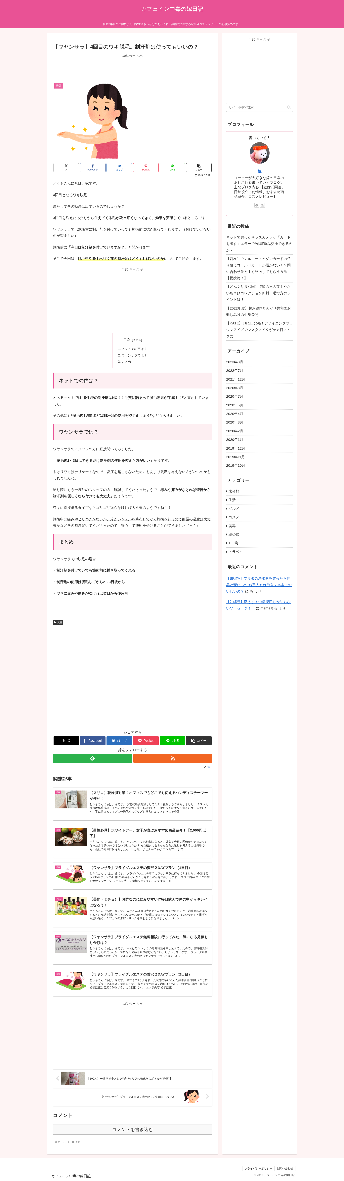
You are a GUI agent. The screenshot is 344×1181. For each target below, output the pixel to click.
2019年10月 (235, 465)
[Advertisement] (132, 67)
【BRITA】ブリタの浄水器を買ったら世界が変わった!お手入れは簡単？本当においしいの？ (259, 584)
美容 (59, 622)
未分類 (234, 491)
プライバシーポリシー (258, 1168)
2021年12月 (235, 379)
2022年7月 (234, 371)
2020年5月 (234, 405)
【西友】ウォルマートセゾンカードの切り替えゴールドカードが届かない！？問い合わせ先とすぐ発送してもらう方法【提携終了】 (258, 268)
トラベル (236, 552)
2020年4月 (234, 414)
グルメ (234, 509)
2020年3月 (234, 422)
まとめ (126, 361)
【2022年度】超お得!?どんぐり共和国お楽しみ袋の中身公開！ (258, 311)
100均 (233, 543)
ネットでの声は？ (134, 349)
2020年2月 (234, 431)
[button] (199, 167)
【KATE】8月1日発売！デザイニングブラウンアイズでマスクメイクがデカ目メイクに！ (259, 329)
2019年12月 (235, 448)
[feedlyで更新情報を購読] (92, 758)
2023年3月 (234, 362)
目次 (126, 340)
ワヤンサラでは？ (134, 355)
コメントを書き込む (132, 1129)
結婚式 (234, 534)
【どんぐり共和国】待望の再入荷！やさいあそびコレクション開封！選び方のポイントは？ (258, 293)
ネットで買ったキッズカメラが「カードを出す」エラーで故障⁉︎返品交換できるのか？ (259, 243)
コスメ (234, 517)
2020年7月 (234, 396)
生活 (232, 500)
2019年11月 (235, 457)
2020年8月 (234, 388)
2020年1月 (234, 440)
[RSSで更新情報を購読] (172, 758)
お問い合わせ (285, 1168)
